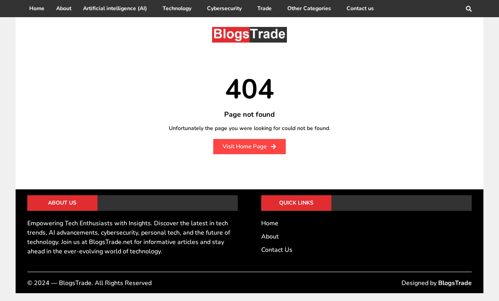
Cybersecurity (224, 8)
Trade (264, 8)
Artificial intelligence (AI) (115, 8)
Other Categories (309, 8)
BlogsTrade (455, 283)
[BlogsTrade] (249, 35)
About (63, 8)
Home (36, 8)
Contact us (360, 8)
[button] (117, 8)
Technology (177, 8)
